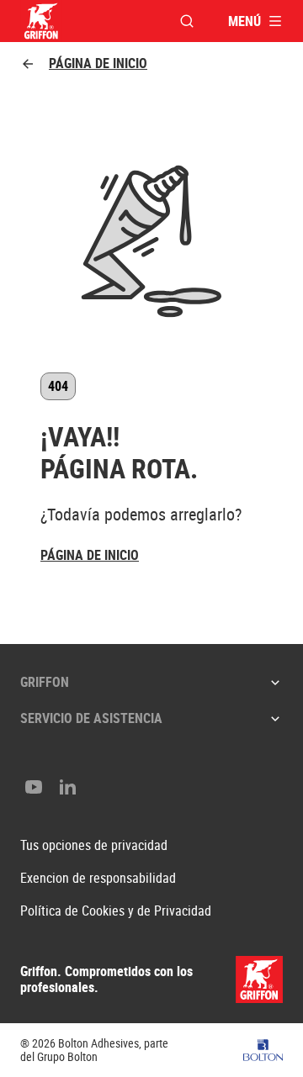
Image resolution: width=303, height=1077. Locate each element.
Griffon (44, 682)
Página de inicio (98, 63)
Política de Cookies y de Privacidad (115, 911)
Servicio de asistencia (91, 718)
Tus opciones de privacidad (93, 845)
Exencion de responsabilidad (98, 878)
